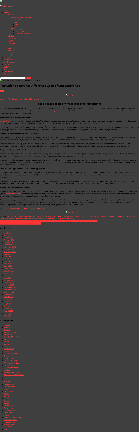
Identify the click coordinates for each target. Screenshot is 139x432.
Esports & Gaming (10, 361)
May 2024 (7, 275)
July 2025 (7, 256)
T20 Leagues (16, 19)
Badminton (12, 38)
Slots (5, 69)
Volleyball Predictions (12, 427)
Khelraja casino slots (108, 216)
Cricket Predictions (11, 353)
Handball (7, 370)
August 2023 (8, 297)
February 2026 (9, 240)
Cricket (10, 15)
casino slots (97, 216)
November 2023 (10, 290)
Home (6, 10)
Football (11, 50)
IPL (16, 22)
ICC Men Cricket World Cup (21, 17)
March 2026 (8, 238)
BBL (16, 26)
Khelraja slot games (13, 219)
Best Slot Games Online (62, 216)
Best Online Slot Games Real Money (19, 216)
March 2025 (8, 266)
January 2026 (9, 242)
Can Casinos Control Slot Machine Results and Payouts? (20, 223)
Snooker (7, 401)
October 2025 (9, 249)
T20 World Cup (16, 29)
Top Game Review (10, 71)
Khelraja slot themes (28, 219)
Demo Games (9, 358)
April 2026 (7, 235)
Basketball (11, 43)
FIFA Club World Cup (11, 363)
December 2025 (10, 245)
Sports (6, 12)
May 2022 (7, 313)
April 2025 (7, 264)
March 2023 (8, 309)
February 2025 (9, 268)
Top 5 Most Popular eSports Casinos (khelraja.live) (26, 208)
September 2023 (10, 294)
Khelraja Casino (9, 387)
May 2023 (7, 304)
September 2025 (10, 252)
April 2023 (7, 306)
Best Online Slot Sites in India (42, 216)
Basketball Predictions (12, 337)
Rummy (6, 64)
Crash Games (9, 62)
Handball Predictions (11, 372)
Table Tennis (12, 53)
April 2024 (7, 278)
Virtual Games (9, 424)
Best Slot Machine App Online (82, 216)
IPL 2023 (7, 382)
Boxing (10, 48)
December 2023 (10, 287)
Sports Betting (9, 60)
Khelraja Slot (121, 216)
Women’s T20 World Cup (24, 34)
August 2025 (8, 254)
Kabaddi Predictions (11, 384)
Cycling (10, 45)
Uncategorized (9, 422)
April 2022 (7, 316)
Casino (6, 344)
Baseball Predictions (11, 332)
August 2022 (8, 311)
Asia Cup (11, 36)
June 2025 (7, 259)
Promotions (8, 74)
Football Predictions (11, 368)
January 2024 (9, 285)
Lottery (6, 67)
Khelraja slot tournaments (46, 219)
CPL (16, 24)
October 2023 (9, 292)
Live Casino (8, 57)
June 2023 (7, 301)
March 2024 (8, 280)
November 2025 (10, 247)
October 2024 (9, 273)
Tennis (10, 55)
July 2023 (7, 299)
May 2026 (7, 233)
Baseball (11, 41)
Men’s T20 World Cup (23, 31)
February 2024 (9, 283)
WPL (5, 429)
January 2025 (9, 271)
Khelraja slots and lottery (65, 219)
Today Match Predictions (13, 417)
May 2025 (7, 261)
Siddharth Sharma (35, 99)
